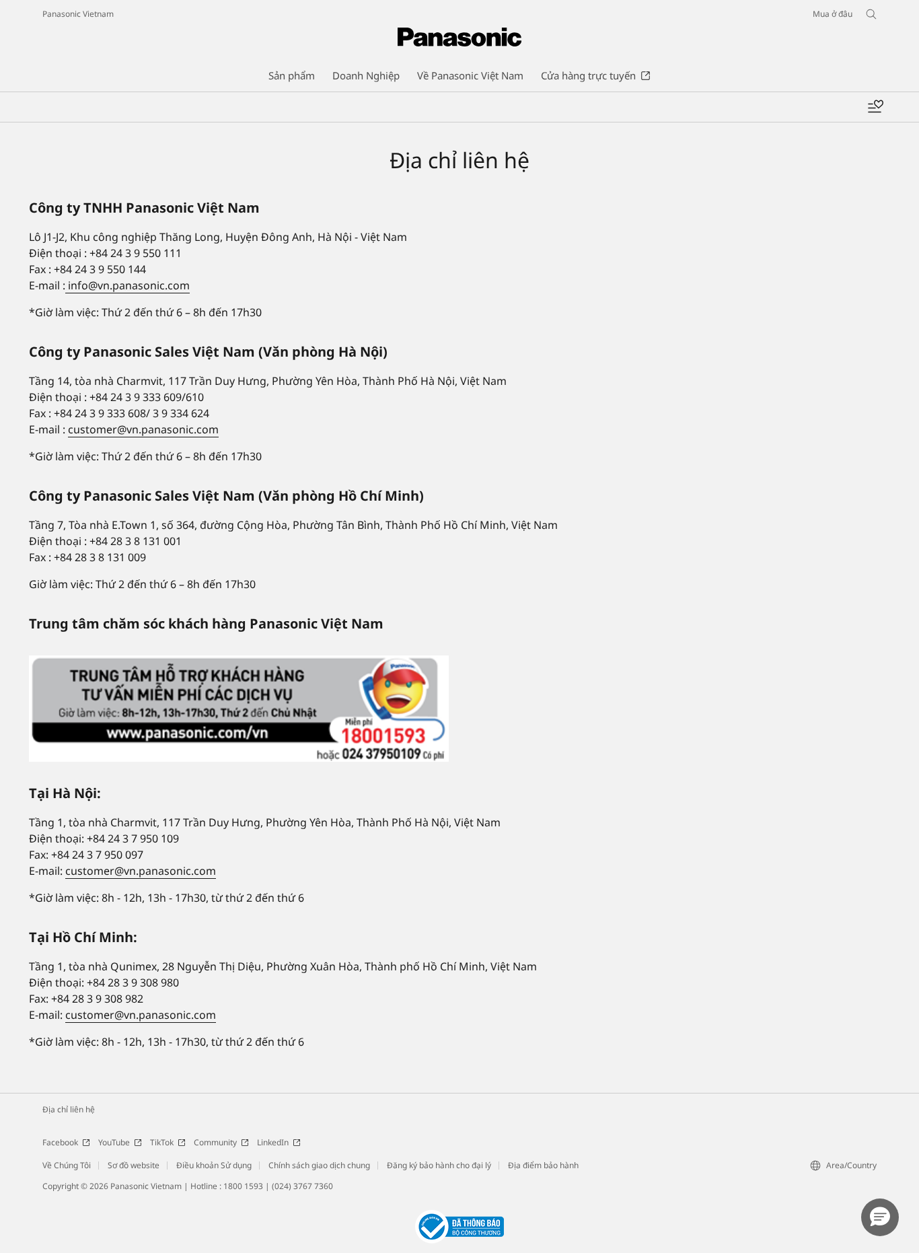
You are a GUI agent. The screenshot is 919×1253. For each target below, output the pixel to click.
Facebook (60, 1142)
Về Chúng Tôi (66, 1165)
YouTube (114, 1142)
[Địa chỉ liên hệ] (239, 708)
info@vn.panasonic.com (127, 285)
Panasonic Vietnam (78, 14)
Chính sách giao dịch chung (319, 1165)
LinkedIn (273, 1142)
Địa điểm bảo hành (543, 1165)
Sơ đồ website (133, 1165)
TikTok (162, 1142)
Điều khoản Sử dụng (214, 1165)
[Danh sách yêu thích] (875, 107)
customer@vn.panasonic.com (143, 429)
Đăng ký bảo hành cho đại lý (439, 1165)
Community (215, 1142)
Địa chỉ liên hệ (68, 1109)
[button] (880, 1217)
